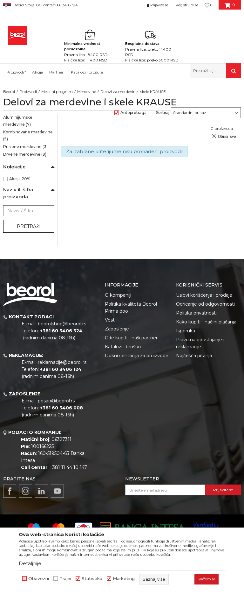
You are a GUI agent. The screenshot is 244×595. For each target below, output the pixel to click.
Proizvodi (28, 91)
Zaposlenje (117, 329)
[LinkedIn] (41, 491)
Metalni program (57, 91)
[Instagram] (25, 491)
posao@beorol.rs (56, 401)
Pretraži (29, 226)
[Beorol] (17, 35)
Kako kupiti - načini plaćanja (206, 322)
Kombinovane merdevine (28, 135)
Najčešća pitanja (194, 355)
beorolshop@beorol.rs (62, 324)
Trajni (65, 578)
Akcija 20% (19, 178)
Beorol (9, 91)
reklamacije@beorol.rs (62, 362)
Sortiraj (162, 112)
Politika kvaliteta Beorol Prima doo (131, 307)
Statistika (92, 578)
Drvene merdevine (24, 154)
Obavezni (38, 578)
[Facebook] (9, 491)
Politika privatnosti (196, 313)
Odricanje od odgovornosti (205, 304)
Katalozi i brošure (124, 347)
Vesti (110, 320)
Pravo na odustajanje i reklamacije (200, 343)
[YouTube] (57, 491)
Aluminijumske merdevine (17, 121)
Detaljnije (30, 563)
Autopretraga (133, 112)
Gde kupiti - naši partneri (132, 338)
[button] (215, 71)
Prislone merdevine (25, 146)
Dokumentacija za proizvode (136, 355)
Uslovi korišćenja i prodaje (204, 295)
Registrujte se (187, 5)
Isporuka (185, 331)
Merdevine (86, 91)
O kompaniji (118, 295)
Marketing (124, 578)
